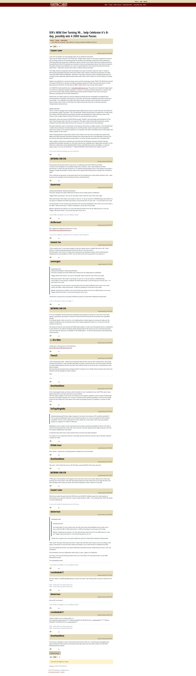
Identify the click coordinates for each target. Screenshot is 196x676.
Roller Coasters (118, 5)
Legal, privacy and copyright (53, 672)
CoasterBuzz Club (137, 5)
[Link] (59, 155)
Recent (52, 40)
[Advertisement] (98, 18)
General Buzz (64, 40)
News (106, 5)
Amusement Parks (127, 5)
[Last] (59, 46)
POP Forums (51, 666)
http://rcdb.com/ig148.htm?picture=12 (60, 348)
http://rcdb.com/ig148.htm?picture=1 (60, 230)
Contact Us (62, 672)
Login (141, 1)
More (144, 5)
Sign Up (145, 1)
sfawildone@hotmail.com (80, 88)
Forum (136, 1)
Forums (111, 5)
